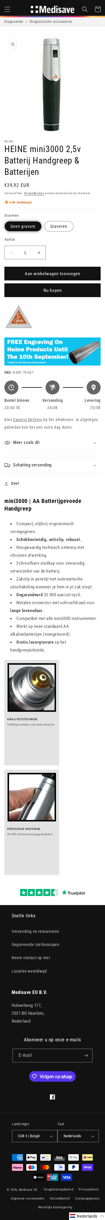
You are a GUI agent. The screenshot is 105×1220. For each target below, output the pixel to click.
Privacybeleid (88, 1189)
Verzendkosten (34, 193)
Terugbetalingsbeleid (58, 1189)
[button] (7, 9)
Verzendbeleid (60, 1198)
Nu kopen (52, 290)
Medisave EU (28, 1190)
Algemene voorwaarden (27, 1198)
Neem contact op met (31, 957)
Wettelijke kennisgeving (55, 1207)
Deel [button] (15, 483)
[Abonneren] (85, 1055)
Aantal (9, 239)
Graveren (58, 226)
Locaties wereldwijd (29, 971)
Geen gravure (23, 226)
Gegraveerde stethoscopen (35, 944)
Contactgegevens (87, 1198)
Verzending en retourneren (35, 931)
